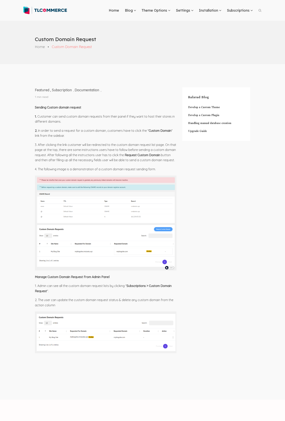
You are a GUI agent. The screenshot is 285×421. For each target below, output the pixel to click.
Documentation (87, 90)
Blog (129, 10)
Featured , (43, 90)
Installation (208, 10)
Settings (183, 10)
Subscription (62, 90)
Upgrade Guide (197, 131)
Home (114, 10)
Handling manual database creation (209, 123)
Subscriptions (238, 10)
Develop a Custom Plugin (203, 115)
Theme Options (154, 10)
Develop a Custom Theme (204, 107)
